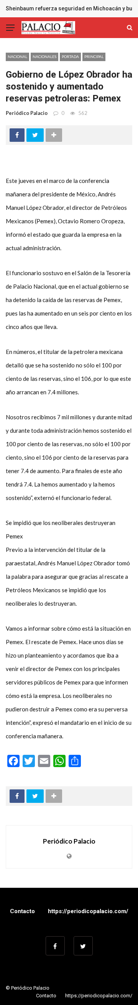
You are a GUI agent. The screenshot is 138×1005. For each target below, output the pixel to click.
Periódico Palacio (27, 113)
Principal (94, 56)
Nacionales (44, 56)
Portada (70, 56)
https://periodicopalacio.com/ (88, 911)
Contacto (22, 911)
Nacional (17, 56)
